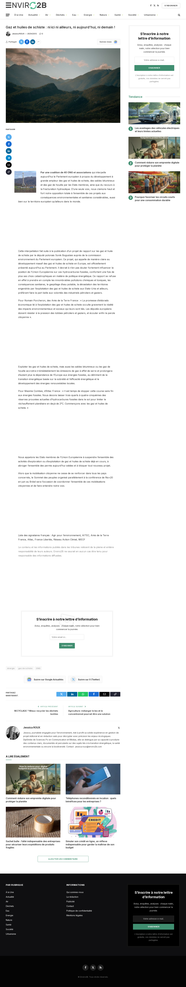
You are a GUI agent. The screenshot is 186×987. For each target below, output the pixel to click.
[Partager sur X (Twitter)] (21, 41)
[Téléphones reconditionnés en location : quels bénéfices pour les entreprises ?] (93, 779)
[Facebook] (9, 144)
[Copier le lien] (9, 172)
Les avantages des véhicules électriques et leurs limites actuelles (157, 130)
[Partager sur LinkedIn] (32, 41)
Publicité (70, 901)
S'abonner (171, 5)
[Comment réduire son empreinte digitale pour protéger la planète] (33, 779)
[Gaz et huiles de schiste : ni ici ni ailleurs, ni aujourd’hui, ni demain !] (63, 85)
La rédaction (72, 897)
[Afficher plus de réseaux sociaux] (38, 41)
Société (132, 14)
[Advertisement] (71, 149)
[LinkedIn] (9, 151)
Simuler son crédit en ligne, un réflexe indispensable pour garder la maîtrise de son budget (90, 844)
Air (46, 14)
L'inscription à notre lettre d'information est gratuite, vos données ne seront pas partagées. (154, 78)
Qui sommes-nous (75, 892)
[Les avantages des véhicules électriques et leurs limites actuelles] (154, 113)
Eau (74, 14)
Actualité (33, 14)
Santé (118, 14)
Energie (88, 14)
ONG (38, 668)
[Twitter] (9, 137)
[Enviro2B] (27, 5)
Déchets (60, 14)
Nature (103, 14)
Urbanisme (149, 14)
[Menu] (8, 15)
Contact (70, 906)
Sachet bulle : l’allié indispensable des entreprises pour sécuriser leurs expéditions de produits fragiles (33, 844)
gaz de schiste (25, 668)
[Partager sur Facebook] (27, 41)
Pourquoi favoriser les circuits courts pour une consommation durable (155, 199)
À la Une (18, 14)
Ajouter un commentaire (63, 859)
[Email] (9, 165)
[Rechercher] (178, 15)
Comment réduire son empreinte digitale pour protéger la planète (31, 800)
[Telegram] (9, 158)
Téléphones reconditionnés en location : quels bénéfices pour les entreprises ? (91, 800)
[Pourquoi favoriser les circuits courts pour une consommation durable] (154, 182)
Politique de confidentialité (79, 910)
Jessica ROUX (18, 34)
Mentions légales (74, 915)
